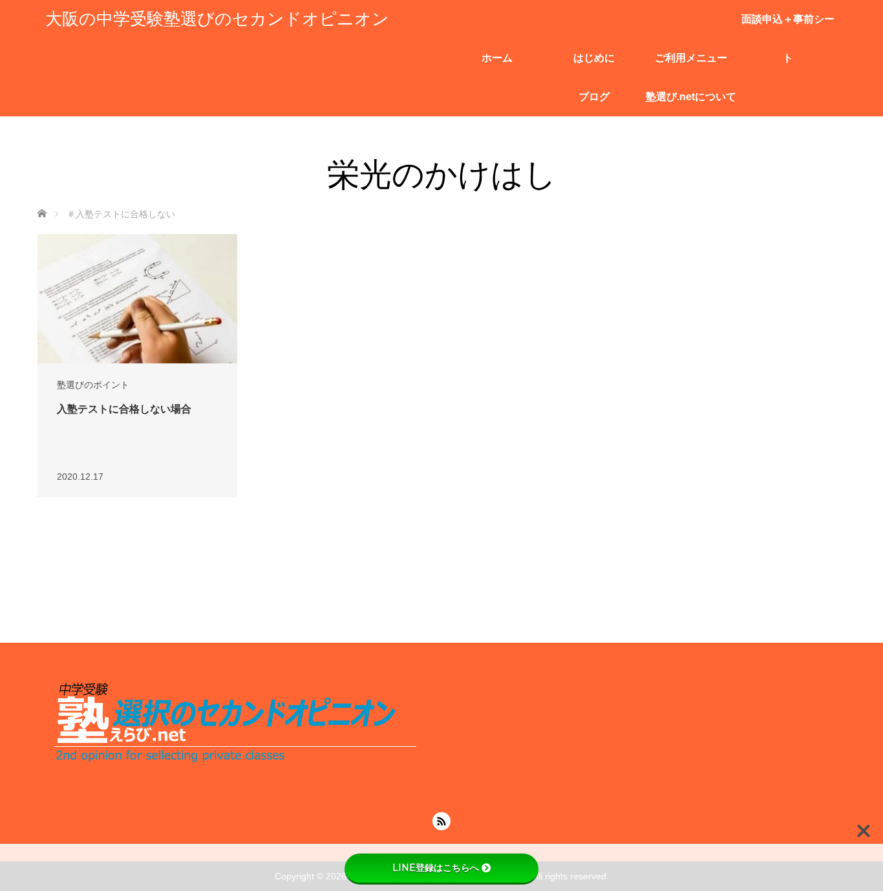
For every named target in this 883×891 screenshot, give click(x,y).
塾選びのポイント (93, 385)
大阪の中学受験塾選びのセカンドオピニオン (217, 19)
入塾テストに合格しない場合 (124, 408)
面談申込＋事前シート (788, 26)
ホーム (497, 57)
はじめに (594, 57)
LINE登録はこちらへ (435, 868)
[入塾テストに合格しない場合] (137, 300)
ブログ (594, 96)
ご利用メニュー (691, 57)
